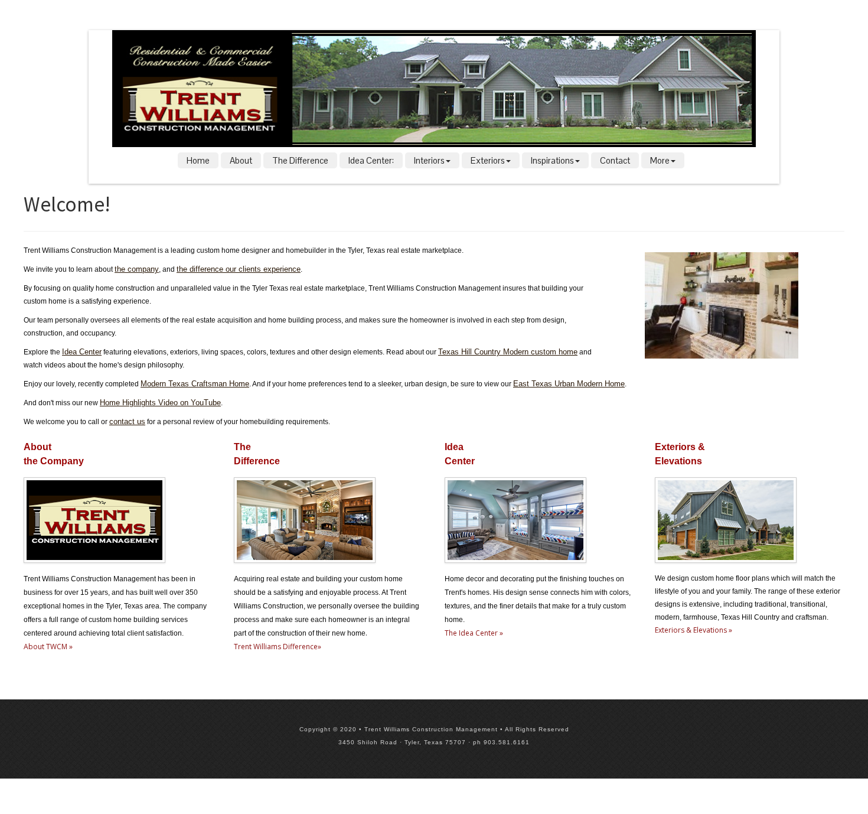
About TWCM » (48, 647)
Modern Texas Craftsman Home (195, 383)
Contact (615, 160)
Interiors (429, 160)
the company (137, 269)
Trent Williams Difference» (277, 647)
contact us (127, 421)
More (660, 160)
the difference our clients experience (239, 269)
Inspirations (552, 160)
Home (198, 160)
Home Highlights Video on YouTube (160, 402)
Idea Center (82, 351)
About (241, 160)
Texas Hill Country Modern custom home (507, 351)
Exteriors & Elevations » (693, 630)
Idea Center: (371, 160)
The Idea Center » (474, 633)
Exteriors (488, 160)
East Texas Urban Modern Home (569, 383)
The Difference (300, 160)
